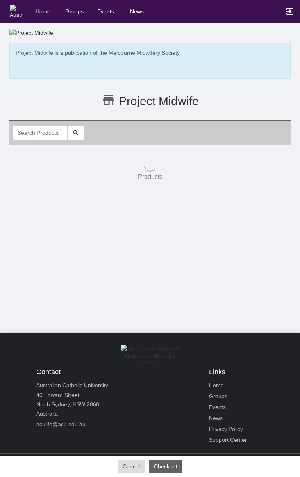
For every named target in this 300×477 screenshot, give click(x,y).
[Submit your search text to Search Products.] (75, 132)
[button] (16, 11)
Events (105, 11)
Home (216, 385)
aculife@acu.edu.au (61, 424)
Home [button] (43, 11)
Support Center (228, 440)
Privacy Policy (226, 429)
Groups (74, 11)
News (137, 11)
